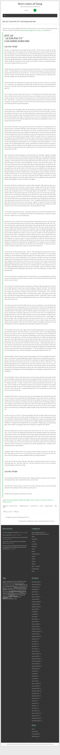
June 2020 (34, 614)
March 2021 (35, 594)
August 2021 (35, 589)
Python (23, 591)
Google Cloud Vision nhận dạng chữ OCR (17, 517)
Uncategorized (35, 568)
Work (33, 571)
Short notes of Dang (30, 3)
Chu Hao (8, 583)
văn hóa (19, 596)
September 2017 (36, 696)
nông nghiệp (23, 589)
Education (34, 546)
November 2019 (36, 631)
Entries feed (35, 731)
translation (12, 595)
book (20, 581)
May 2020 (34, 616)
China (4, 583)
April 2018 (34, 678)
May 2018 (34, 676)
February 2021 (35, 596)
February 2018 (35, 683)
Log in (33, 729)
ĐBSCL (6, 598)
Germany (19, 584)
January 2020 (35, 626)
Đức (11, 598)
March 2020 (35, 621)
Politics (33, 559)
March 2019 (35, 651)
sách (25, 593)
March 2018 (35, 681)
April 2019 (34, 648)
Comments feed (35, 734)
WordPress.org (35, 736)
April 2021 (34, 591)
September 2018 (36, 666)
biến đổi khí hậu (16, 581)
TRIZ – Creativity (36, 566)
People (17, 511)
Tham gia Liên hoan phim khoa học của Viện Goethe (15, 537)
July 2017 (34, 700)
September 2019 (36, 636)
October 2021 (35, 586)
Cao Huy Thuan (13, 506)
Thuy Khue (5, 595)
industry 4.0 (16, 586)
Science (33, 561)
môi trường (10, 589)
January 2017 (35, 715)
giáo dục (25, 584)
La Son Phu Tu (34, 506)
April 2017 (34, 708)
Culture (34, 541)
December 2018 (36, 658)
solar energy (17, 593)
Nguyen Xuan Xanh (16, 589)
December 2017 (36, 688)
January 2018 (35, 686)
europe (10, 584)
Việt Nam (13, 596)
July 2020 (34, 611)
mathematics (10, 588)
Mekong (17, 588)
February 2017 (35, 713)
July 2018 (34, 671)
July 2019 (34, 641)
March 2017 (35, 710)
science (11, 593)
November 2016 (36, 720)
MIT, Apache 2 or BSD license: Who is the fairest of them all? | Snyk (37, 521)
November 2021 (36, 584)
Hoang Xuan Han (23, 506)
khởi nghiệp (21, 586)
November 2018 (36, 661)
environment (5, 584)
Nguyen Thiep (49, 506)
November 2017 (36, 691)
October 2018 (35, 663)
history (4, 586)
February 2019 (35, 653)
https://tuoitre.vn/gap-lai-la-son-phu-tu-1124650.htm (35, 30)
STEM (22, 593)
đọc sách (15, 598)
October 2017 (35, 693)
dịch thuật (18, 583)
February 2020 (35, 624)
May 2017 (34, 705)
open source (6, 591)
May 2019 (34, 646)
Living (33, 549)
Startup (33, 563)
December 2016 (36, 718)
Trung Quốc (21, 595)
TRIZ (17, 595)
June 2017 (34, 703)
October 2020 (35, 604)
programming (15, 591)
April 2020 (34, 619)
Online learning (35, 554)
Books (33, 536)
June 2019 (34, 643)
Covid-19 (13, 583)
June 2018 (34, 673)
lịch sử (41, 506)
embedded (22, 583)
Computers (34, 539)
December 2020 (36, 601)
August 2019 (35, 639)
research (5, 593)
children (24, 581)
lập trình (25, 586)
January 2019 (35, 656)
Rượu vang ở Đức (7, 535)
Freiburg (13, 584)
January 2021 (35, 599)
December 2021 (36, 582)
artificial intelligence (8, 581)
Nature (33, 551)
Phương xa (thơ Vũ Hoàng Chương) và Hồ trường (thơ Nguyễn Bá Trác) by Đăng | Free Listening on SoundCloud (14, 547)
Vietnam (5, 597)
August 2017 (35, 698)
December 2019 (36, 629)
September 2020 (36, 606)
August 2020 (35, 609)
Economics (34, 544)
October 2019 (35, 634)
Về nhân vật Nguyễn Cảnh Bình (10, 532)
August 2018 (35, 668)
